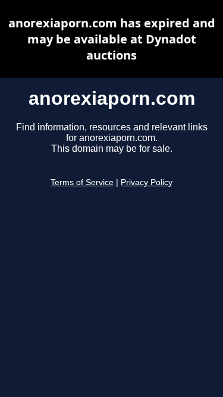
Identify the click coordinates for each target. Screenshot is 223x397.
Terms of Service (82, 182)
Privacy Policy (146, 182)
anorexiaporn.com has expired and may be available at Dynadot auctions (111, 39)
